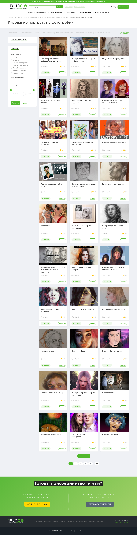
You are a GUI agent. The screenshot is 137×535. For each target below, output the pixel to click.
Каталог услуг (69, 7)
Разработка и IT (41, 13)
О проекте (39, 521)
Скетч (15, 57)
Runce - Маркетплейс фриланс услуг (17, 6)
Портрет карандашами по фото (112, 227)
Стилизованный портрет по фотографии (82, 143)
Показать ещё (124, 32)
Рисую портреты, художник (113, 184)
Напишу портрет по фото (51, 434)
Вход (114, 7)
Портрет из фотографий (26, 32)
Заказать (62, 73)
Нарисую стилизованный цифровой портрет (112, 102)
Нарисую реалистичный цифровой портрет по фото (51, 60)
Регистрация (123, 7)
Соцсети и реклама (85, 13)
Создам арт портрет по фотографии (80, 436)
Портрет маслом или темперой (53, 393)
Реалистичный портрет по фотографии (81, 227)
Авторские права (81, 521)
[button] (22, 40)
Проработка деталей (19, 68)
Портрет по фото (13, 32)
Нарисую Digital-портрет (112, 434)
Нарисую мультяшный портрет (114, 142)
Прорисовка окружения (20, 63)
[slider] (11, 90)
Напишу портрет (47, 351)
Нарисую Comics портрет (112, 351)
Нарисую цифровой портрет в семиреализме (83, 394)
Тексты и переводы (56, 13)
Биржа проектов (79, 7)
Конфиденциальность (96, 521)
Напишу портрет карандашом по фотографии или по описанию (53, 270)
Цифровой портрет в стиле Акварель (82, 269)
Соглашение (48, 521)
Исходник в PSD (18, 73)
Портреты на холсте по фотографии (44, 32)
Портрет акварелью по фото (113, 309)
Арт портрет (45, 226)
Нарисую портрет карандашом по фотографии (83, 60)
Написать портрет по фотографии (103, 32)
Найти (59, 7)
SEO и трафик (71, 13)
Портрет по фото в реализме (82, 309)
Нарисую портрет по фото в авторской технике (113, 269)
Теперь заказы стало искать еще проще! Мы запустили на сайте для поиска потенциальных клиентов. (68, 1)
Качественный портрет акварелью (50, 310)
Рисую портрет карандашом (113, 59)
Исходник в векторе (19, 70)
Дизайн (30, 13)
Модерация (70, 521)
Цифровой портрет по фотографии (49, 143)
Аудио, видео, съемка (102, 13)
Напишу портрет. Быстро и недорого (82, 102)
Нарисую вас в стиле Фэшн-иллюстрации (52, 102)
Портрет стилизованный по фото (52, 185)
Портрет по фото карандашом (84, 32)
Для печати (16, 60)
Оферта (55, 521)
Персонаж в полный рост (21, 65)
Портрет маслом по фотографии (64, 32)
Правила (62, 521)
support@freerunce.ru (121, 522)
